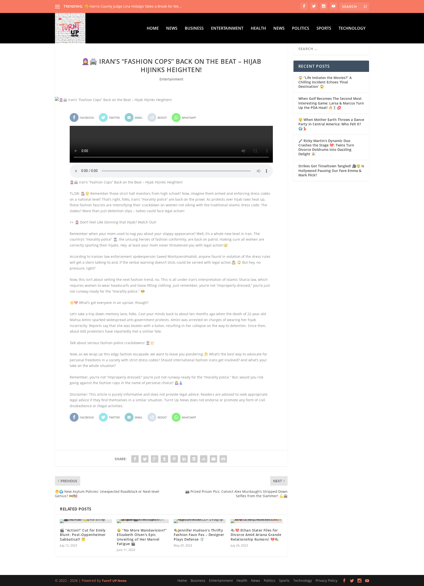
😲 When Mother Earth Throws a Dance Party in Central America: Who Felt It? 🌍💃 (331, 124)
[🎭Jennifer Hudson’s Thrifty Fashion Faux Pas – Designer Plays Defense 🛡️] (200, 521)
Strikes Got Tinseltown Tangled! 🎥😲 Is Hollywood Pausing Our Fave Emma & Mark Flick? (331, 170)
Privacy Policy (326, 580)
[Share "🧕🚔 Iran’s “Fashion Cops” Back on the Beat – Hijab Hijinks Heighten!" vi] (135, 459)
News (171, 28)
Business (194, 28)
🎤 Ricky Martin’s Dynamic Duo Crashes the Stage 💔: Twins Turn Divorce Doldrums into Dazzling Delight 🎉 (326, 147)
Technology (352, 28)
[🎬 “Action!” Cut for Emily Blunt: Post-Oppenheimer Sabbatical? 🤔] (86, 521)
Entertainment (227, 28)
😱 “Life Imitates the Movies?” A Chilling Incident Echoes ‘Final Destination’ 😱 (325, 82)
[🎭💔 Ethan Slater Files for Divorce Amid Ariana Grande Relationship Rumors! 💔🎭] (257, 521)
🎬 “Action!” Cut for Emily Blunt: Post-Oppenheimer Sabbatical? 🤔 (83, 534)
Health (258, 28)
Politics (300, 28)
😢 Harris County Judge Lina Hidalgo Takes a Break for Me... (133, 6)
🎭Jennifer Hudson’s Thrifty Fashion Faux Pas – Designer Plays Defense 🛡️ (199, 534)
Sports (324, 28)
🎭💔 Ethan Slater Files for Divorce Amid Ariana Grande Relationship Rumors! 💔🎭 (256, 534)
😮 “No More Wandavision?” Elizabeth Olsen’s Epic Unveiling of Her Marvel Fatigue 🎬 (142, 537)
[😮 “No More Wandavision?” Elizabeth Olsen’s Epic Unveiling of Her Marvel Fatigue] (143, 521)
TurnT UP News (114, 580)
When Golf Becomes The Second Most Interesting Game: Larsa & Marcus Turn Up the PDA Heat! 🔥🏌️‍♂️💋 (331, 103)
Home (153, 28)
